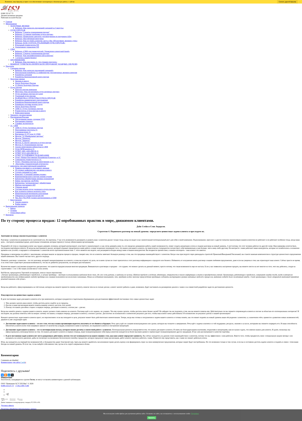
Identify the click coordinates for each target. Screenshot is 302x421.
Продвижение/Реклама (19, 117)
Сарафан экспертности (24, 123)
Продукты (10, 66)
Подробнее (195, 414)
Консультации (16, 200)
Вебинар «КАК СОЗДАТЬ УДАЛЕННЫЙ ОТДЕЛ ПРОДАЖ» (40, 43)
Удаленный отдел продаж (25, 96)
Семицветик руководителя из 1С (28, 160)
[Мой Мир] (9, 375)
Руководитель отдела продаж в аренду (30, 111)
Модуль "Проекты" (23, 138)
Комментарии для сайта (13, 362)
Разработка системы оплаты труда (28, 104)
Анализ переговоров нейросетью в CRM (31, 147)
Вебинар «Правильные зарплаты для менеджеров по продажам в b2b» (43, 36)
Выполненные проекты (15, 206)
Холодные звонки (17, 79)
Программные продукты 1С (26, 130)
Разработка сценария (23, 75)
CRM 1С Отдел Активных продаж (29, 109)
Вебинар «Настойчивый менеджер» (29, 39)
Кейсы (13, 208)
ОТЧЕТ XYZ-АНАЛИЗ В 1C (27, 153)
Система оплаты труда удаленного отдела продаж (35, 189)
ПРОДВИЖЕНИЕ (17, 60)
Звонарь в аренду (22, 81)
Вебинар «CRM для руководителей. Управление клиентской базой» (42, 51)
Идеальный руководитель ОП (27, 45)
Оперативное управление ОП (27, 47)
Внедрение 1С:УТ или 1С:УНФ (28, 134)
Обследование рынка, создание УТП (30, 119)
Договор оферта (7, 405)
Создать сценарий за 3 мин (26, 172)
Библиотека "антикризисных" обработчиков (33, 183)
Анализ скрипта (21, 202)
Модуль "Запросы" (22, 140)
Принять (151, 418)
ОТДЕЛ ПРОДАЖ (17, 30)
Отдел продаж (16, 87)
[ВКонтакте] (2, 375)
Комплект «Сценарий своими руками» (30, 174)
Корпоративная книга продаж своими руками (33, 177)
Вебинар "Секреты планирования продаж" (32, 32)
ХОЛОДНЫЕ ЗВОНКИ (19, 26)
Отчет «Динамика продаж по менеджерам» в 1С (34, 162)
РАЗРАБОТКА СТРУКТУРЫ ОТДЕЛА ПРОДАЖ (35, 98)
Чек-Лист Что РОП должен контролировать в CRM (35, 198)
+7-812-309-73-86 (22, 386)
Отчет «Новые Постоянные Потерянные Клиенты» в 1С (38, 157)
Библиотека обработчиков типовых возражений (34, 179)
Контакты (10, 215)
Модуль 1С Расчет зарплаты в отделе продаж (33, 143)
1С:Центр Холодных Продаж (27, 85)
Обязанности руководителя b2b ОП (29, 196)
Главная (9, 22)
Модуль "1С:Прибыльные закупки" (29, 136)
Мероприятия (11, 24)
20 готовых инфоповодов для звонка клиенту (33, 170)
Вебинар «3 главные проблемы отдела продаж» (34, 34)
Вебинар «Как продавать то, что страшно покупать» (36, 62)
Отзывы (13, 210)
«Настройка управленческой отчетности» (32, 164)
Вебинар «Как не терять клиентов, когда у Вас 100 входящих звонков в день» (46, 41)
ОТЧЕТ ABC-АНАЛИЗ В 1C (27, 151)
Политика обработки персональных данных (18, 409)
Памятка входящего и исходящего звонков (32, 168)
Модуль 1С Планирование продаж (29, 145)
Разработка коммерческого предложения (31, 100)
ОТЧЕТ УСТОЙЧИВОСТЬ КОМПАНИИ (32, 155)
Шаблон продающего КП (25, 185)
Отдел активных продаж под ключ (29, 94)
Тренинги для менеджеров (21, 115)
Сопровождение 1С (23, 132)
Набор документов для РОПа (27, 181)
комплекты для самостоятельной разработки (28, 166)
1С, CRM (14, 126)
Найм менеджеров (22, 113)
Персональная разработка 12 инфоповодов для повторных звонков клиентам (46, 73)
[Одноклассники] (5, 375)
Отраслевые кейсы (17, 213)
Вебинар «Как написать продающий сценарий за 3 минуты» (39, 28)
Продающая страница (24, 121)
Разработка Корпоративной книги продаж (32, 77)
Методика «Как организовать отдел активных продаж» (37, 92)
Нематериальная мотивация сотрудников (31, 194)
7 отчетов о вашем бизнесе (26, 58)
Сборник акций (21, 187)
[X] (12, 375)
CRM (12, 49)
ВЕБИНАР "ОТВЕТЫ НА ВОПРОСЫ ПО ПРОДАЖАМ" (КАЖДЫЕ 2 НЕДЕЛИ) (43, 64)
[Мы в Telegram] (7, 395)
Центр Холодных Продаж (25, 83)
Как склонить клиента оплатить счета (30, 191)
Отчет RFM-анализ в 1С (25, 149)
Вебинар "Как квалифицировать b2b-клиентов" (34, 56)
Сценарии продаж (17, 68)
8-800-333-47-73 (7, 386)
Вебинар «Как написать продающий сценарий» (34, 70)
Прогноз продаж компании (26, 90)
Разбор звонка (20, 204)
